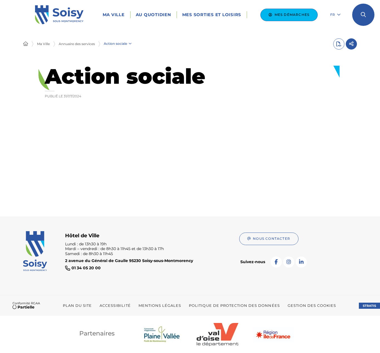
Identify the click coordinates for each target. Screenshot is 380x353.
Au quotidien (153, 14)
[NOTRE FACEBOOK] (276, 262)
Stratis (369, 306)
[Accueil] (25, 44)
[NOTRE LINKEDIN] (301, 262)
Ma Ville (114, 14)
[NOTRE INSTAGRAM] (288, 262)
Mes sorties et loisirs (211, 14)
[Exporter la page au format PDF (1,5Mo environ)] (338, 44)
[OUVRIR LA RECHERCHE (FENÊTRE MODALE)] (363, 15)
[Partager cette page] (351, 44)
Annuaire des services (77, 44)
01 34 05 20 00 (86, 268)
